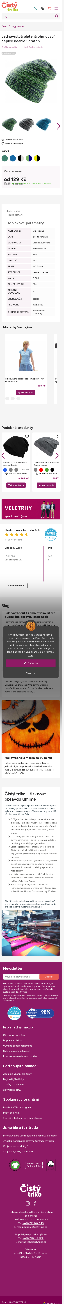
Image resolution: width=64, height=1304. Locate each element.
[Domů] (4, 26)
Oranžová (37, 242)
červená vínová (41, 470)
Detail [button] (25, 392)
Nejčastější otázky (13, 1079)
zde (30, 655)
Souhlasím (33, 663)
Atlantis (13, 47)
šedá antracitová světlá (35, 470)
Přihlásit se (49, 977)
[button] (25, 389)
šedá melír (11, 470)
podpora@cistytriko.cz (35, 1226)
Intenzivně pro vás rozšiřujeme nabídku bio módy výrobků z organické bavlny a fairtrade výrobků (30, 1138)
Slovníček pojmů (12, 1089)
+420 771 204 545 (33, 1223)
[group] (25, 369)
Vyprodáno (38, 231)
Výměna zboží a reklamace (17, 1045)
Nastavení (31, 673)
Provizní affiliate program (17, 1107)
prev (3, 455)
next (57, 455)
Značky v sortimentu (14, 1084)
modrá (46, 242)
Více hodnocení (16, 585)
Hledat (56, 16)
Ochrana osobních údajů (16, 1050)
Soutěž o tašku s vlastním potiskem (22, 1118)
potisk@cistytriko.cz (35, 1241)
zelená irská (47, 470)
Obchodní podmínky (14, 1035)
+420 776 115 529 (33, 1238)
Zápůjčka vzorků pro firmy (17, 1073)
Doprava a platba (12, 1040)
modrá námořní (5, 470)
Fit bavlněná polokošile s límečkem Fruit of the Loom (24, 380)
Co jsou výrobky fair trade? (18, 1151)
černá (52, 470)
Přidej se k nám (11, 1112)
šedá (16, 470)
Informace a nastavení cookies (20, 1056)
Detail (16, 485)
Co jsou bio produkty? (15, 1146)
